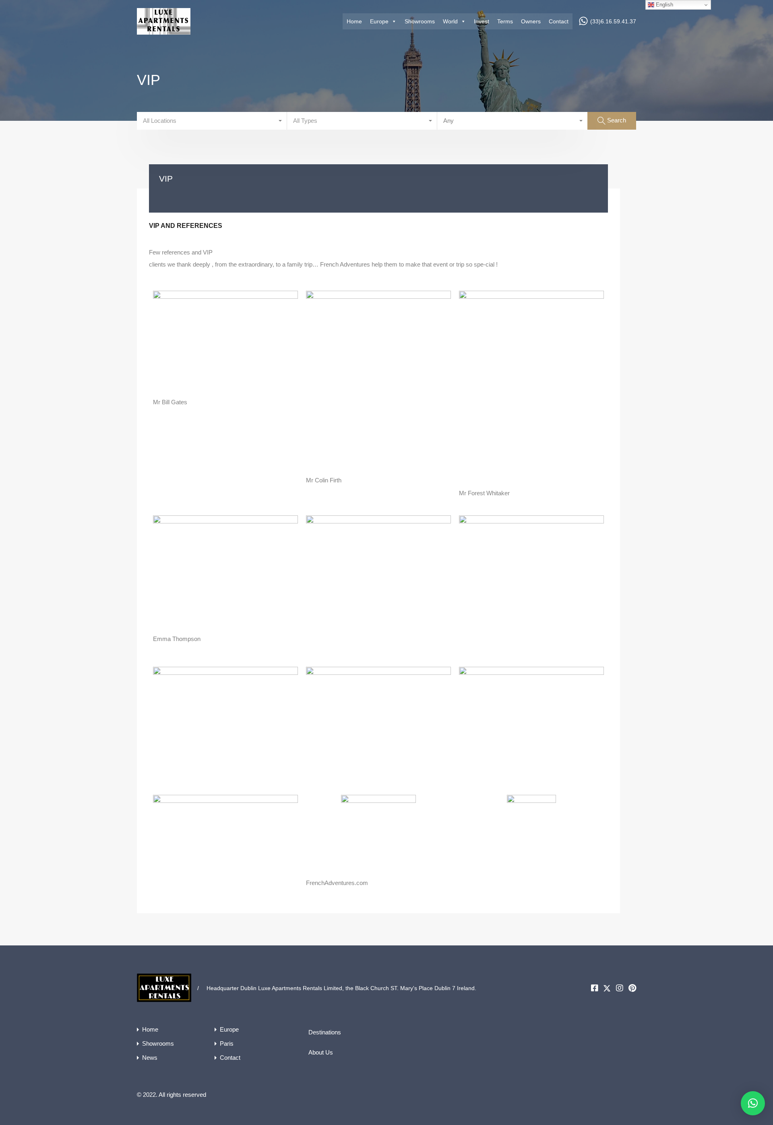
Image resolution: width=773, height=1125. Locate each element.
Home (354, 21)
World (450, 21)
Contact (558, 21)
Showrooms (420, 21)
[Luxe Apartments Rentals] (163, 30)
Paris (227, 1043)
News (149, 1058)
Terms (505, 21)
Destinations (324, 1032)
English (663, 5)
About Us (320, 1052)
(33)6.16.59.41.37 (613, 21)
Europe (379, 21)
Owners (531, 21)
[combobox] (212, 121)
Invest (481, 21)
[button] (753, 1103)
